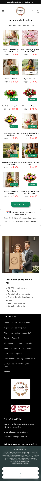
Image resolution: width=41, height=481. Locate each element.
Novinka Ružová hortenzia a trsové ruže (11, 163)
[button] (3, 11)
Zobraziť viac (20, 204)
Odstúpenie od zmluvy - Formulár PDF (20, 359)
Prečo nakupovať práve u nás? (17, 323)
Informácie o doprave (13, 354)
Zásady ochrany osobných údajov (18, 348)
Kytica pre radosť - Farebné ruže (30, 163)
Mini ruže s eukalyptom (30, 106)
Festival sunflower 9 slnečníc (11, 192)
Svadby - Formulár (12, 338)
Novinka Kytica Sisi (11, 79)
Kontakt (7, 372)
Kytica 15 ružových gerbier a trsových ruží (30, 50)
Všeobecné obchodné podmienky (18, 343)
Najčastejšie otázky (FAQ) (15, 328)
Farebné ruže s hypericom (11, 106)
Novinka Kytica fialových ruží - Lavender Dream (11, 50)
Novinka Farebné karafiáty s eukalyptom (30, 134)
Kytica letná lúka (29, 79)
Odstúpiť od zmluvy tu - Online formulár (17, 365)
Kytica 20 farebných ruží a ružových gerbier (30, 192)
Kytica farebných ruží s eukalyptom (11, 134)
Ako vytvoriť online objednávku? (17, 333)
